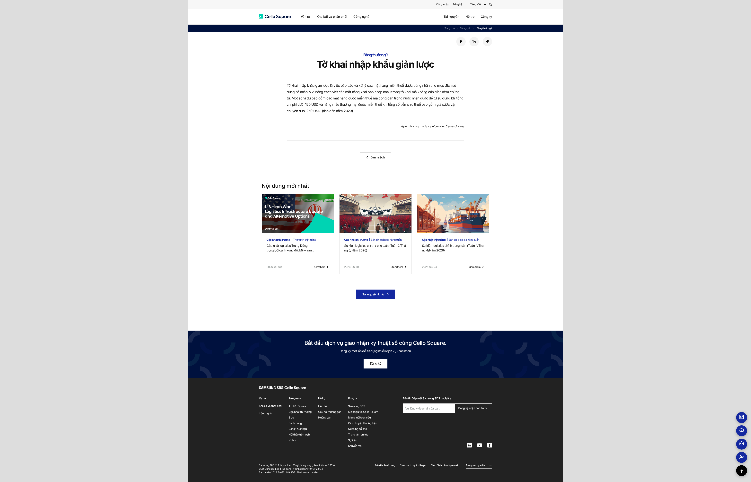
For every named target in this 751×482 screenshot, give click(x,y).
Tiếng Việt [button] (475, 4)
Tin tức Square (297, 406)
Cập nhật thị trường (300, 411)
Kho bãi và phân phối (332, 17)
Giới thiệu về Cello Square (363, 411)
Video (292, 440)
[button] (275, 16)
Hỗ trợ (469, 17)
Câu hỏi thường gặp (329, 411)
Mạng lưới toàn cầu (359, 417)
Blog (291, 417)
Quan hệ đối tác (357, 428)
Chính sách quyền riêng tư (413, 465)
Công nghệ (361, 17)
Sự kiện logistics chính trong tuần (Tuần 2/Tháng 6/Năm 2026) (375, 248)
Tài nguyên (451, 17)
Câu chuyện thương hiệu (362, 423)
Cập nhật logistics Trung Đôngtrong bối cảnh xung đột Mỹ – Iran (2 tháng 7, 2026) (289, 248)
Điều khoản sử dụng (385, 465)
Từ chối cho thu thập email (444, 465)
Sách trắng (295, 423)
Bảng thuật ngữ (484, 28)
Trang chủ (450, 28)
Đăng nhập (442, 4)
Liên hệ (322, 406)
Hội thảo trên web (299, 434)
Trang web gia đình (476, 465)
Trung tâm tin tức (358, 434)
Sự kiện (352, 440)
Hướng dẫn (324, 417)
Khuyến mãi (355, 445)
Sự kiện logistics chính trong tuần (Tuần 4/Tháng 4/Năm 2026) (453, 248)
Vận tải (305, 17)
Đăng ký (375, 363)
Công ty (486, 17)
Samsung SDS (356, 406)
